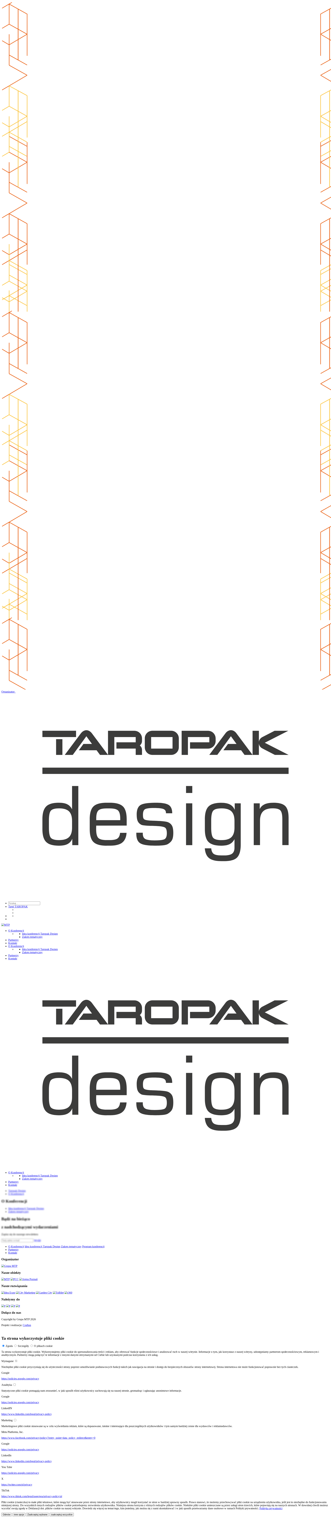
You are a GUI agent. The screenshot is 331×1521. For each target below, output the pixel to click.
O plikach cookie (43, 1345)
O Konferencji (16, 930)
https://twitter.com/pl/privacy (16, 1484)
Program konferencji (93, 1246)
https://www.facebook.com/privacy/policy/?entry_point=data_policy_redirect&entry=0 (48, 1437)
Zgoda (9, 1345)
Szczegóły (23, 1345)
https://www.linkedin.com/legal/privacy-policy (26, 1414)
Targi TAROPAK (18, 906)
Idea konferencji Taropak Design (40, 933)
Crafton (27, 1325)
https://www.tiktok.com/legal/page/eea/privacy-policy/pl (31, 1496)
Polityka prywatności (270, 1508)
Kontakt (12, 943)
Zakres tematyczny (32, 936)
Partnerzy (13, 939)
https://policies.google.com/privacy (20, 1378)
